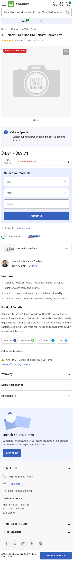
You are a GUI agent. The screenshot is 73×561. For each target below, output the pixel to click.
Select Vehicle (56, 555)
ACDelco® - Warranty (27, 340)
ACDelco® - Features (9, 340)
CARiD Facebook (6, 544)
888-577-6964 (19, 265)
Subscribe (11, 453)
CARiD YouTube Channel (23, 544)
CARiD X (14, 544)
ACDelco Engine (29, 29)
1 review (19, 40)
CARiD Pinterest (31, 544)
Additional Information (46, 340)
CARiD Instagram (40, 544)
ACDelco (15, 29)
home (4, 29)
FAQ (63, 340)
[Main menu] (4, 4)
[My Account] (61, 4)
